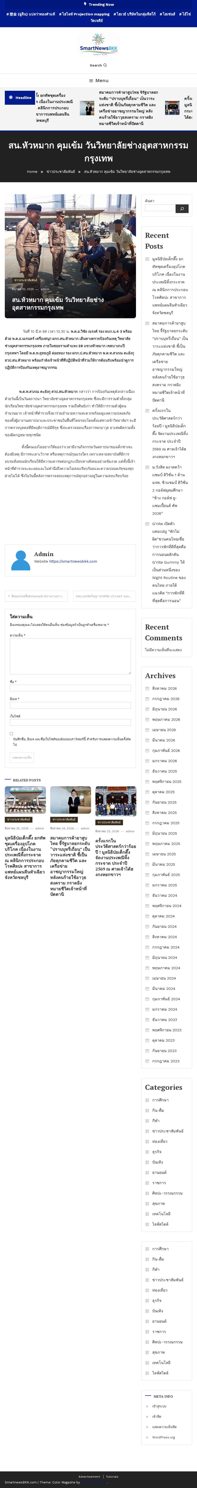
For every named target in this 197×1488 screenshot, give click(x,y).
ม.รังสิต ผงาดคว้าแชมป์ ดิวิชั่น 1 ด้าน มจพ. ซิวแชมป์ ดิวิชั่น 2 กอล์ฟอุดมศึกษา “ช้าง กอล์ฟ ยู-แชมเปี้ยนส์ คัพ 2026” (170, 490)
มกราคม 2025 (164, 885)
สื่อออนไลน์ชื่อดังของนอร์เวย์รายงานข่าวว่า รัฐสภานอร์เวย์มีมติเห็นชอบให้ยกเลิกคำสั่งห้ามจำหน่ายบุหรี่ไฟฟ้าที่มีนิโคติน (40, 596)
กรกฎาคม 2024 (166, 947)
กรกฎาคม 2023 (165, 1061)
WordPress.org (163, 1437)
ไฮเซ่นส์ (169, 14)
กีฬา (156, 1120)
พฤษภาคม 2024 (166, 968)
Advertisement (89, 1476)
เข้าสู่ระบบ (159, 1406)
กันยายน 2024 (164, 926)
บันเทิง (157, 1162)
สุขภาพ (158, 1203)
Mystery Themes (94, 1482)
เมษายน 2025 (164, 854)
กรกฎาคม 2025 (165, 823)
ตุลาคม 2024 (163, 916)
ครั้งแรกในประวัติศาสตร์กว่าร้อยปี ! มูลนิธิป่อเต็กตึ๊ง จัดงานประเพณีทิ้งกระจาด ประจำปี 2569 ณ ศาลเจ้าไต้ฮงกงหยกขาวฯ (115, 857)
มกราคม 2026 (164, 761)
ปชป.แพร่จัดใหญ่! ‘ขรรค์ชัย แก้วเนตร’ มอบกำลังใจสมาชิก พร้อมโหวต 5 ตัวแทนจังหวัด (106, 596)
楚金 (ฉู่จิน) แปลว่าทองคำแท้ (32, 14)
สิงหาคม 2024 (164, 937)
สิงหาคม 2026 (164, 688)
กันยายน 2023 (164, 1050)
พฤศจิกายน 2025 (166, 781)
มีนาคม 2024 (163, 988)
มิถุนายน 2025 (164, 833)
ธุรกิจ (156, 1152)
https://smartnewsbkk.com (73, 561)
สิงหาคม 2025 (164, 812)
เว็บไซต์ (15, 716)
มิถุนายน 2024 (164, 957)
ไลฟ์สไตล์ (160, 1224)
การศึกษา (160, 1100)
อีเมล (14, 699)
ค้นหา (149, 201)
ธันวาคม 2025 (164, 771)
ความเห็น (17, 635)
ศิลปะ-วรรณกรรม (167, 1193)
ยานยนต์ (159, 1172)
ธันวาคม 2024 (164, 895)
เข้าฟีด (156, 1416)
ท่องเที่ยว (159, 1141)
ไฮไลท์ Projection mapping (86, 14)
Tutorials (112, 1476)
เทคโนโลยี (161, 1214)
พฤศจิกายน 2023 (166, 1030)
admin (45, 289)
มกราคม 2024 (164, 1009)
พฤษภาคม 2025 (166, 843)
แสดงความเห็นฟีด (164, 1427)
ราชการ (159, 1183)
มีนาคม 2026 (163, 740)
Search (96, 65)
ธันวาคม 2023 (164, 1019)
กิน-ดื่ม (158, 1110)
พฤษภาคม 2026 (166, 719)
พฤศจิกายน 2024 (167, 905)
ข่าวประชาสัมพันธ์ (25, 280)
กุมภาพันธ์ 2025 (166, 874)
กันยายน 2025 (164, 802)
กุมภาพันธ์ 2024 (166, 999)
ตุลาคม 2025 (163, 792)
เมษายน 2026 (164, 730)
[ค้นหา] (182, 208)
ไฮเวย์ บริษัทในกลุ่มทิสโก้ (136, 14)
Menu (102, 80)
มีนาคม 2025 (163, 864)
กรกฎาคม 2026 (165, 698)
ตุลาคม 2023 (163, 1040)
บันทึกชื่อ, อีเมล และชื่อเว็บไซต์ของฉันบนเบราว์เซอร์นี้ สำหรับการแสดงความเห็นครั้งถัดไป (72, 742)
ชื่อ (13, 682)
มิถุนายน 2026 (164, 709)
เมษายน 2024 (164, 978)
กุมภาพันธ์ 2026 (166, 750)
